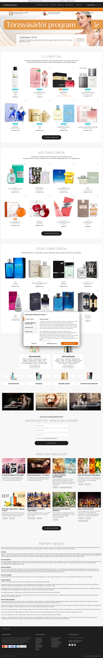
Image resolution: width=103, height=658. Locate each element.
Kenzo (36, 362)
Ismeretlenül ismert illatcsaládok (89, 475)
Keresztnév (40, 430)
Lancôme (41, 362)
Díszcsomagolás (39, 645)
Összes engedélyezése (69, 343)
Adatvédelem (89, 655)
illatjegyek (81, 518)
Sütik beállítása (54, 646)
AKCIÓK (46, 4)
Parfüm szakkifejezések (56, 642)
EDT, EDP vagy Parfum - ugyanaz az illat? (13, 509)
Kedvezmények (54, 639)
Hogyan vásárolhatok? (56, 637)
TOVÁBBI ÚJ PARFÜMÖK (51, 137)
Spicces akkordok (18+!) (86, 509)
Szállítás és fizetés (70, 1)
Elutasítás (34, 343)
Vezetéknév (40, 425)
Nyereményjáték (55, 645)
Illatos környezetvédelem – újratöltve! (62, 509)
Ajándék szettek (64, 383)
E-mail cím (39, 434)
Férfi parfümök (68, 356)
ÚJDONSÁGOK (52, 4)
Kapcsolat (37, 649)
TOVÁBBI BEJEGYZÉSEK (52, 528)
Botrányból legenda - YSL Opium (38, 475)
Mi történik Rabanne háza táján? (13, 475)
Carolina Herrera (38, 359)
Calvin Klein (30, 359)
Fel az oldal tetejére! (6, 628)
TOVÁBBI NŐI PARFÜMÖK (51, 233)
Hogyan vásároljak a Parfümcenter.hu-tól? (84, 406)
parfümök (55, 487)
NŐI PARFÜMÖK (34, 366)
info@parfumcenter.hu (77, 640)
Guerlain (25, 362)
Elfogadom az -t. (47, 438)
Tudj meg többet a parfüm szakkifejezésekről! (13, 406)
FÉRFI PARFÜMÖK (68, 366)
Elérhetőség (62, 1)
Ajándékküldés (38, 646)
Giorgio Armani (32, 360)
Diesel (62, 360)
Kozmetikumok (13, 383)
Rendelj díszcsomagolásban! (47, 407)
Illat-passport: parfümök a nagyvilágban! (36, 509)
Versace (35, 363)
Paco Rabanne (28, 363)
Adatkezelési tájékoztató (50, 438)
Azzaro (58, 359)
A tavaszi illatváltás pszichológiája (59, 476)
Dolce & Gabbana (72, 360)
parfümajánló (31, 518)
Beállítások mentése (52, 343)
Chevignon (57, 360)
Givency (63, 362)
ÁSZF (84, 655)
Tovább (80, 39)
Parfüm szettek (38, 640)
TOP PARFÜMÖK (39, 4)
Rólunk (36, 648)
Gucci (44, 360)
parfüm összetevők (83, 520)
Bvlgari (24, 359)
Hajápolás (39, 383)
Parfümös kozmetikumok (89, 383)
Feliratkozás (51, 443)
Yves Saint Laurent (42, 363)
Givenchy (39, 360)
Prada (60, 363)
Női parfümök (34, 356)
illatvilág (80, 484)
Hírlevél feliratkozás (55, 643)
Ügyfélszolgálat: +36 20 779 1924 (35, 1)
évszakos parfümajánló (66, 487)
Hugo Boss (30, 362)
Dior (66, 360)
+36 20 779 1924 (76, 641)
